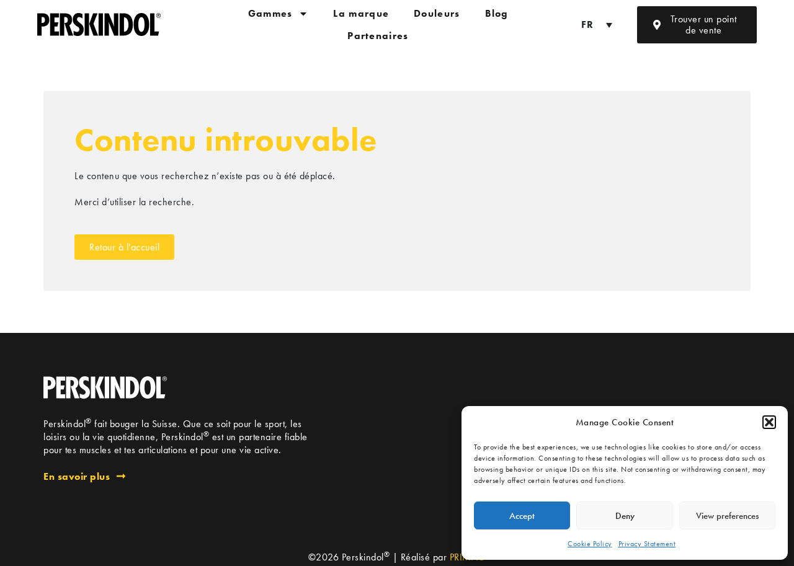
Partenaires (377, 35)
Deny (625, 516)
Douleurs (437, 13)
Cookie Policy (590, 544)
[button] (769, 422)
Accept (522, 516)
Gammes (270, 13)
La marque (361, 13)
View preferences (727, 516)
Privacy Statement (647, 544)
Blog (497, 13)
